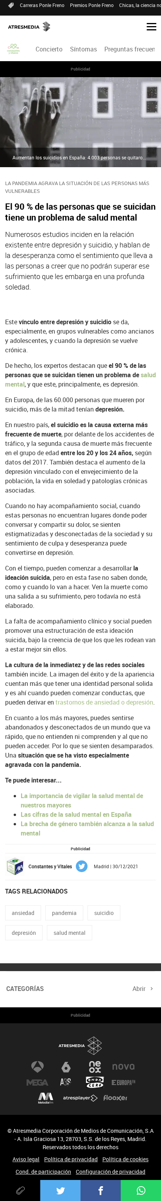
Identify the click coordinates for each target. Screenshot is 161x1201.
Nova (123, 1067)
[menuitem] (49, 49)
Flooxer (115, 1098)
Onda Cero (95, 1082)
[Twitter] (60, 1190)
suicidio (104, 913)
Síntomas (83, 49)
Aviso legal (26, 1159)
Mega (37, 1082)
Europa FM (123, 1082)
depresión (24, 932)
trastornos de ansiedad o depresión (103, 702)
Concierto (49, 49)
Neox (95, 1067)
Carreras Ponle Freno (42, 5)
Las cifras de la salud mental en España (76, 814)
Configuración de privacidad (110, 1171)
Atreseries (66, 1082)
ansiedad (23, 913)
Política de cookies (125, 1159)
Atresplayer (80, 1098)
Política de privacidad (71, 1159)
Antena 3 (37, 1067)
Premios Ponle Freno (92, 5)
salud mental (70, 932)
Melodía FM (45, 1098)
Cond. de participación (43, 1171)
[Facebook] (100, 1190)
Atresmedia (80, 1045)
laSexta (66, 1067)
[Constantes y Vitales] (13, 49)
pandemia (64, 913)
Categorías (25, 988)
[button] (148, 26)
